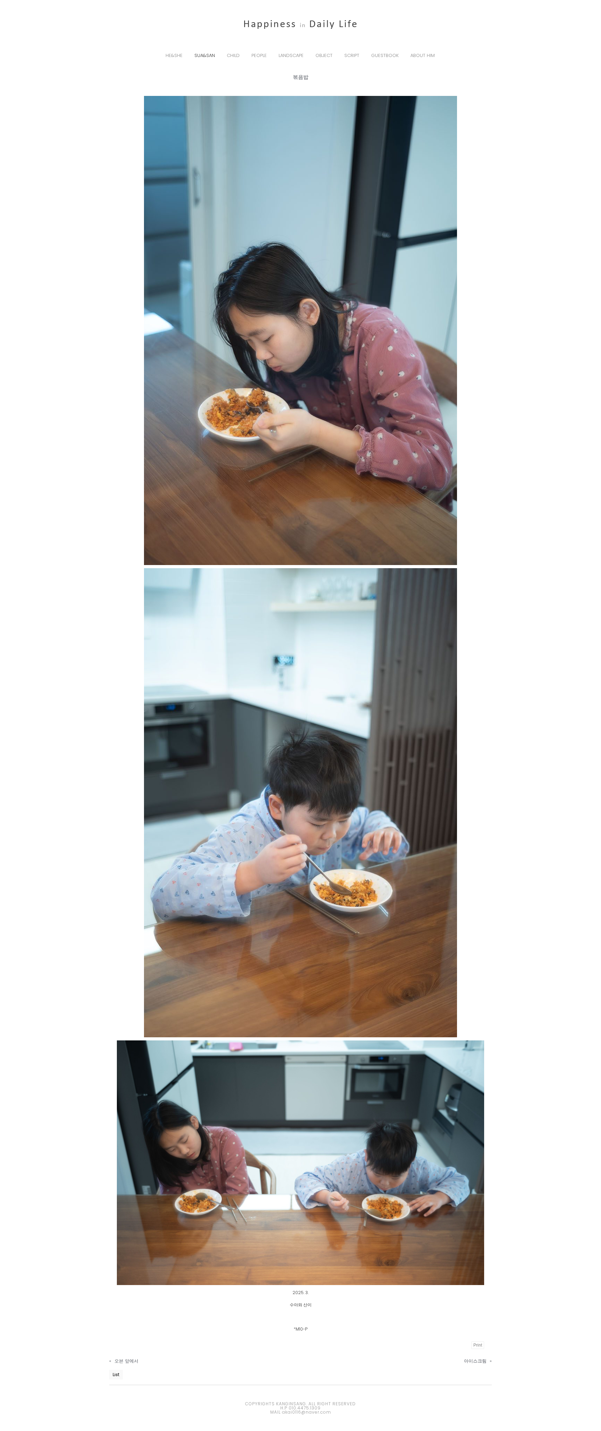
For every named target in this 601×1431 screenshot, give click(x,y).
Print (477, 1345)
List (116, 1374)
